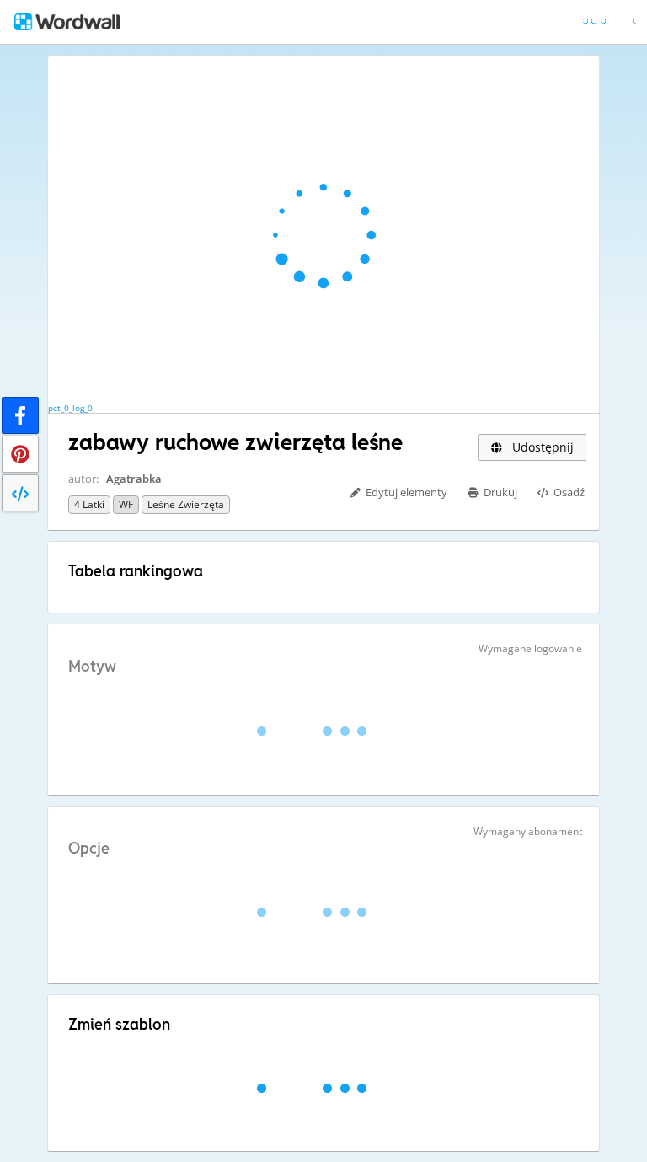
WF (126, 504)
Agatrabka (134, 478)
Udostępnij (541, 447)
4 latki (89, 504)
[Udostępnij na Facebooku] (20, 415)
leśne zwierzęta (185, 504)
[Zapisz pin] (20, 454)
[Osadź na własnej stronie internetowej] (20, 492)
